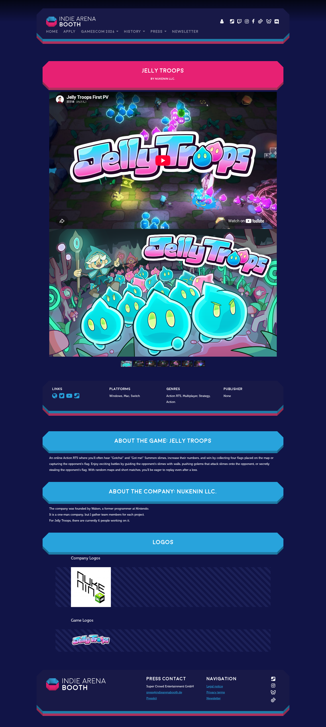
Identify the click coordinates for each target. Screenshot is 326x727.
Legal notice (214, 686)
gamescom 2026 (98, 31)
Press (157, 31)
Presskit (151, 698)
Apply (69, 31)
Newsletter (185, 31)
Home (52, 31)
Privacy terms (215, 692)
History (133, 31)
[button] (66, 293)
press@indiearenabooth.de (164, 692)
